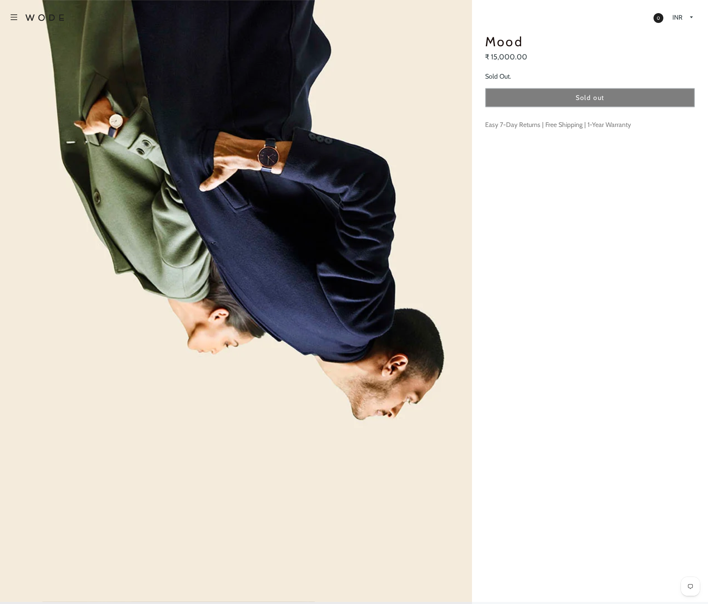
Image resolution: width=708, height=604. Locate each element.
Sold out (590, 98)
